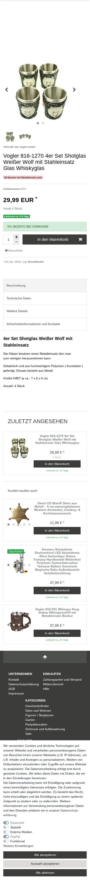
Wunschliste (15, 250)
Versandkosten (35, 261)
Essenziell (17, 822)
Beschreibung (16, 285)
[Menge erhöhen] (16, 237)
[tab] (45, 285)
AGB (12, 689)
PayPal (15, 836)
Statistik (15, 827)
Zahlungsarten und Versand (62, 679)
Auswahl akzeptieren (45, 863)
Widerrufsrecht (53, 684)
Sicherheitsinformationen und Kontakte (33, 324)
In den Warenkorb (52, 239)
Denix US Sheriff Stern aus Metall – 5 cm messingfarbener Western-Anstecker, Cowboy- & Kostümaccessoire (57, 508)
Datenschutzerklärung (24, 684)
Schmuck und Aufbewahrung (45, 729)
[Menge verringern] (16, 241)
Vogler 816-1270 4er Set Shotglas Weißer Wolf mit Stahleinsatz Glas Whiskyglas (57, 439)
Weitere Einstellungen (18, 846)
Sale (28, 733)
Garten (30, 720)
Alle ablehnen (45, 872)
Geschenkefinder (37, 706)
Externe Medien (21, 832)
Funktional (17, 841)
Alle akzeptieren (45, 855)
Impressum (16, 693)
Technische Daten (19, 298)
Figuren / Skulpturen (39, 715)
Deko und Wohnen (38, 710)
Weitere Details (17, 311)
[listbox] (19, 447)
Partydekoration (36, 724)
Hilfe (46, 689)
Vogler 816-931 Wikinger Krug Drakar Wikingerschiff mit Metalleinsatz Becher (57, 613)
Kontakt (14, 679)
